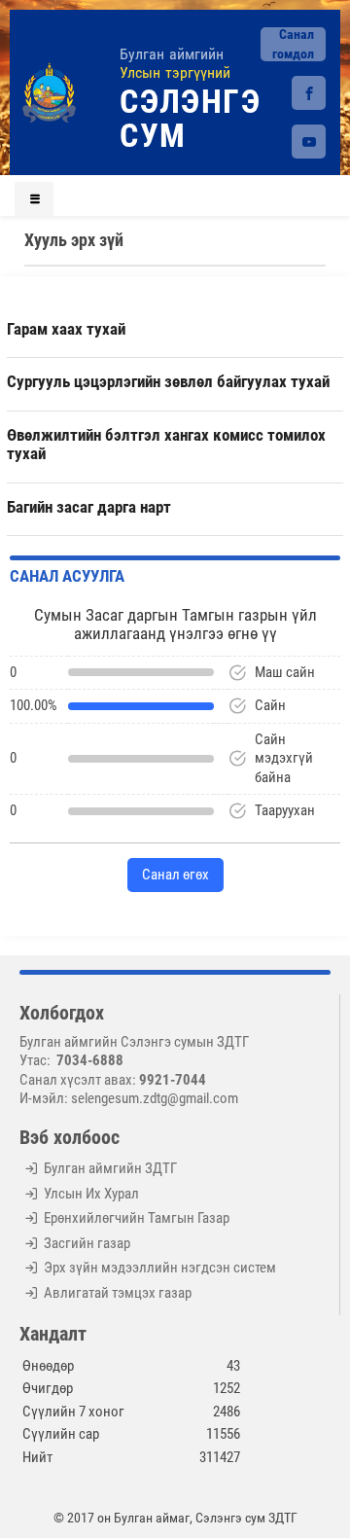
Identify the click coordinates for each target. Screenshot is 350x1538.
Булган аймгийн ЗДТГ (110, 1168)
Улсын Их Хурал (91, 1193)
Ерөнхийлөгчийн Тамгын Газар (136, 1218)
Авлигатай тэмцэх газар (118, 1293)
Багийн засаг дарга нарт (89, 507)
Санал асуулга (67, 576)
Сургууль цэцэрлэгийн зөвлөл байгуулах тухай (168, 381)
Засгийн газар (87, 1243)
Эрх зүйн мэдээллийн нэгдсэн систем (160, 1267)
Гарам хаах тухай (66, 329)
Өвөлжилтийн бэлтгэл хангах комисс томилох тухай (166, 444)
